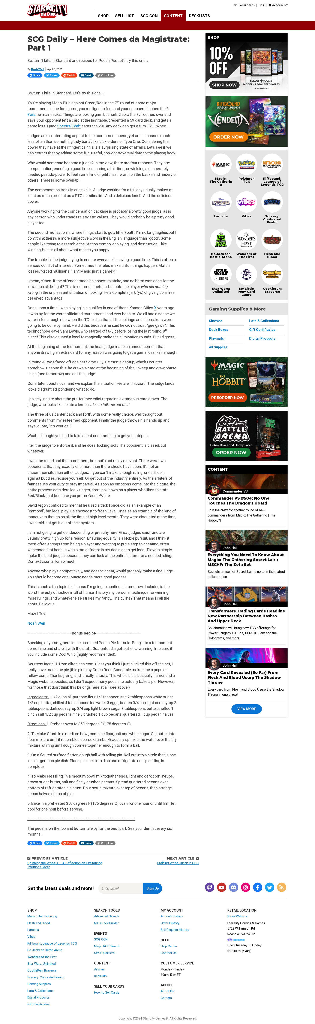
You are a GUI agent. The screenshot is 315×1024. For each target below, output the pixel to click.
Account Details (172, 916)
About (166, 985)
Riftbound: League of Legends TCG (272, 182)
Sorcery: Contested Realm (272, 219)
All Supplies (218, 347)
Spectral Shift (69, 126)
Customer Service (177, 963)
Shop (103, 15)
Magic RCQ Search (107, 946)
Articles (99, 969)
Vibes (246, 216)
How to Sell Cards (106, 992)
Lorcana (221, 216)
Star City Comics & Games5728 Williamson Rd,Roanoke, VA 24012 (246, 928)
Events (100, 933)
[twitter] (270, 887)
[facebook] (258, 887)
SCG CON (149, 15)
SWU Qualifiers (104, 953)
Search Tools (107, 910)
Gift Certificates (262, 330)
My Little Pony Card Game (246, 292)
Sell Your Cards (244, 5)
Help (261, 5)
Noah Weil (37, 69)
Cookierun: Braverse (272, 290)
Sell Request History (175, 930)
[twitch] (210, 887)
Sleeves (215, 321)
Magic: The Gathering (221, 182)
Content (173, 15)
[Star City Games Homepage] (54, 10)
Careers (166, 998)
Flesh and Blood (272, 255)
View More (246, 709)
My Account (172, 910)
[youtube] (222, 887)
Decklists (199, 15)
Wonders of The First (246, 255)
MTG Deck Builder (106, 923)
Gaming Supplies (39, 984)
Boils (31, 114)
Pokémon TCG (246, 180)
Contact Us (169, 953)
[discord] (234, 887)
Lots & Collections (264, 321)
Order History (170, 923)
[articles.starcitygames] (282, 887)
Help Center (169, 946)
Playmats (216, 338)
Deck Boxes (218, 330)
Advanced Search (106, 916)
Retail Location (241, 910)
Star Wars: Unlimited (221, 290)
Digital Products (262, 338)
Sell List (124, 15)
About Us (167, 991)
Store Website (237, 916)
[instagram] (246, 887)
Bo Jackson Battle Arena (221, 255)
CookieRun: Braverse (42, 970)
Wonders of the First (42, 957)
